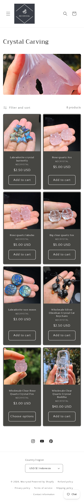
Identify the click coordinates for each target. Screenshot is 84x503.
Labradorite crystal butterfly (22, 159)
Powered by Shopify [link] (43, 482)
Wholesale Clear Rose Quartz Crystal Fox (22, 392)
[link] (24, 13)
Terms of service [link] (43, 488)
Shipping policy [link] (64, 488)
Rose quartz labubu (22, 235)
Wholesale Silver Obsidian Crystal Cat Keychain (62, 313)
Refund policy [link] (65, 482)
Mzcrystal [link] (26, 482)
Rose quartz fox (62, 157)
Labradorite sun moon (22, 310)
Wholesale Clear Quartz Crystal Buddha (62, 394)
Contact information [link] (43, 494)
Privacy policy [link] (22, 488)
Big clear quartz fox (62, 235)
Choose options (22, 416)
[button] (8, 13)
